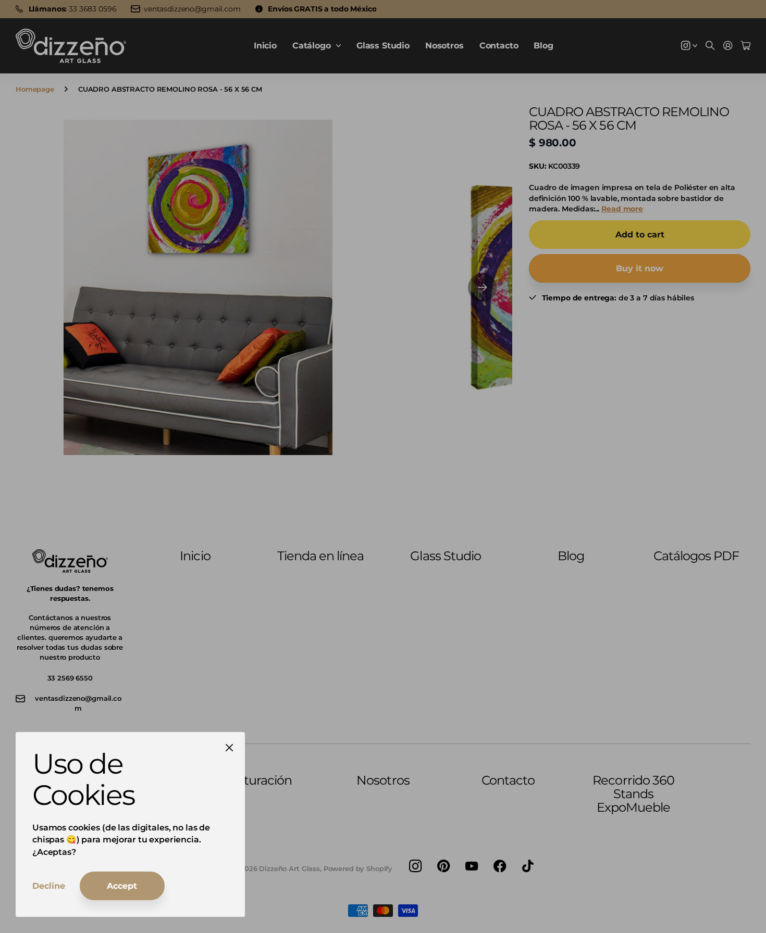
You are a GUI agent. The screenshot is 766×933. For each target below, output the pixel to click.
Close (229, 747)
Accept (122, 886)
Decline (48, 886)
